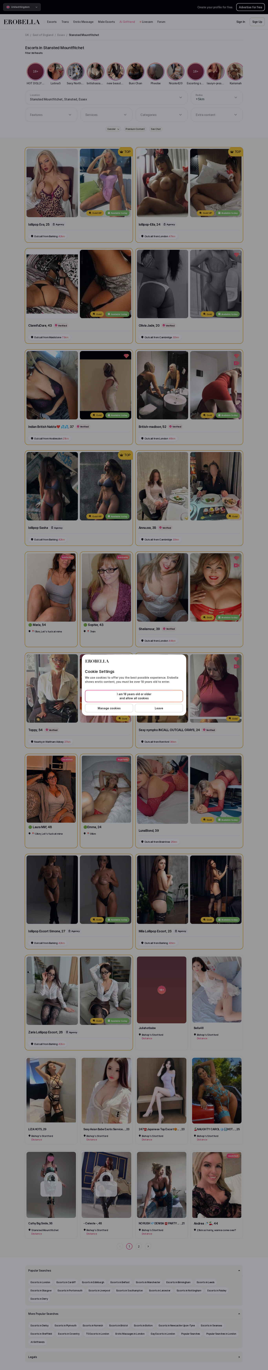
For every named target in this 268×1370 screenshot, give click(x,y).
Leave (159, 708)
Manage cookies (109, 708)
